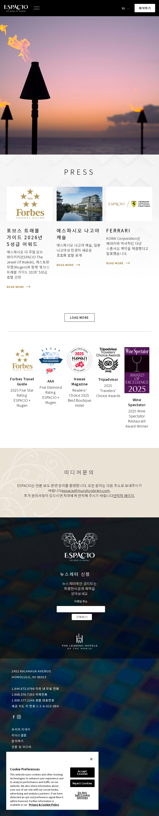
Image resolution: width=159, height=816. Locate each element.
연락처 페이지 (123, 495)
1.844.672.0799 (23, 689)
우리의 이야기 (21, 729)
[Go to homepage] (16, 8)
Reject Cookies (82, 783)
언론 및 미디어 (21, 747)
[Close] (91, 759)
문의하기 (18, 741)
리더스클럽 (19, 735)
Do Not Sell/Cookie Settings (82, 795)
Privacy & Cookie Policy (44, 804)
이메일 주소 (80, 601)
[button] (37, 8)
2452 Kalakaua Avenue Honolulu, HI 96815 (31, 674)
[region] (52, 780)
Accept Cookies (82, 772)
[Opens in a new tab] (79, 641)
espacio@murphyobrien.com (86, 490)
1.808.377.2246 (23, 700)
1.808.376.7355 (23, 694)
